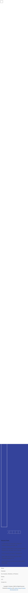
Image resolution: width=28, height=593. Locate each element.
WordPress (10, 588)
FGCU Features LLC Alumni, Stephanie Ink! (12, 553)
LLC (2, 579)
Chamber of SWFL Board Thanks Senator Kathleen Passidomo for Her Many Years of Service (14, 549)
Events (2, 576)
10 (17, 532)
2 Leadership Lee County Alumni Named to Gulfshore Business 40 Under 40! (12, 544)
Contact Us (3, 582)
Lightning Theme (17, 588)
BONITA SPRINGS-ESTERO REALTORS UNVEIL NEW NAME (13, 562)
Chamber (3, 571)
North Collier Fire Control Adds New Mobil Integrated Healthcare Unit (11, 557)
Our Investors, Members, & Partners (9, 573)
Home (2, 568)
